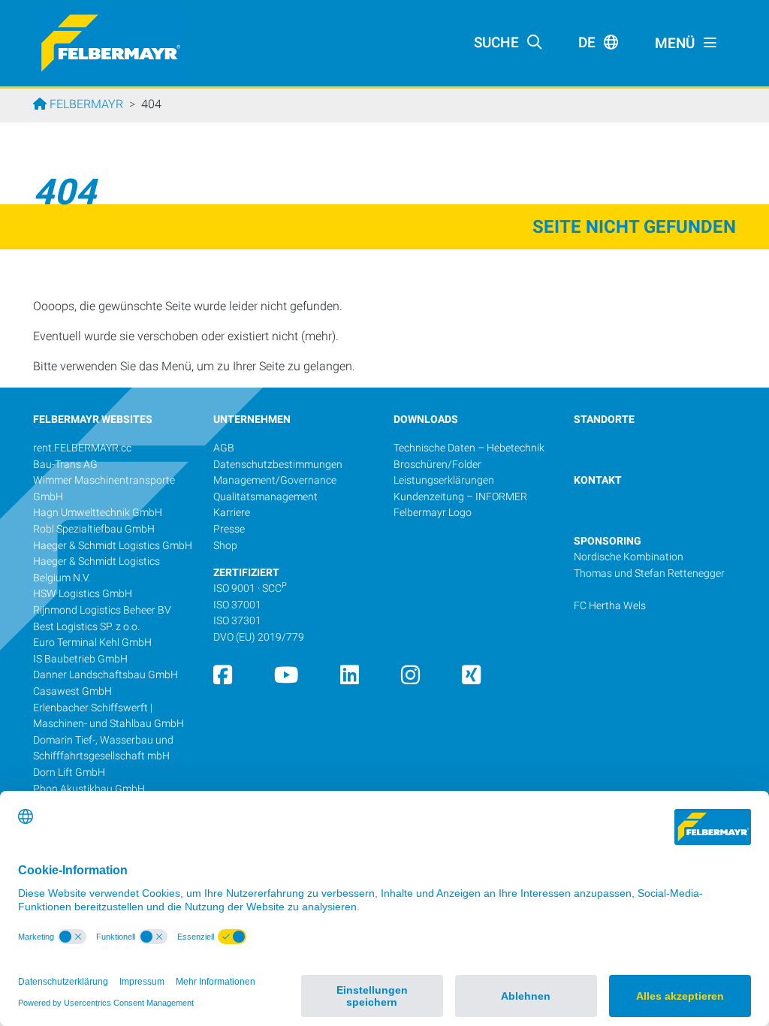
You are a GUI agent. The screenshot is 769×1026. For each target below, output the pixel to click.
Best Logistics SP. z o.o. (86, 626)
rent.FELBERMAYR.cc (82, 448)
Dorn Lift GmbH (69, 772)
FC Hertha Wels (610, 605)
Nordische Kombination (628, 557)
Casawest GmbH (72, 691)
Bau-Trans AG (65, 464)
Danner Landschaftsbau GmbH (105, 674)
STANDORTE (604, 419)
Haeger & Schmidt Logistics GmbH (112, 545)
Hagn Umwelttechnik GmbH (97, 512)
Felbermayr (85, 104)
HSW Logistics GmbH (82, 593)
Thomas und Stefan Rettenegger (649, 573)
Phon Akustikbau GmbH (89, 789)
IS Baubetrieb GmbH (80, 659)
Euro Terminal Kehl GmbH (92, 642)
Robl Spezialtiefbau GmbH (94, 529)
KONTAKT (598, 480)
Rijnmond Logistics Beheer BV (102, 610)
